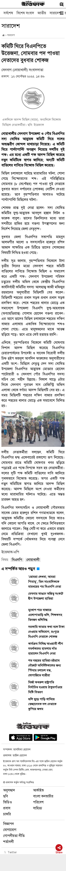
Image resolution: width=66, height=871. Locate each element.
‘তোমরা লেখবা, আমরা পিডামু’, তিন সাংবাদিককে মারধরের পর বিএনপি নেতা (44, 582)
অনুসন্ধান (9, 790)
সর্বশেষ (8, 13)
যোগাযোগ (9, 830)
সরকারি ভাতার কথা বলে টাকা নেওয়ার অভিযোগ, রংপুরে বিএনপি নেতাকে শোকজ (46, 632)
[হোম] (3, 35)
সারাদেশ (55, 13)
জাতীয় (42, 13)
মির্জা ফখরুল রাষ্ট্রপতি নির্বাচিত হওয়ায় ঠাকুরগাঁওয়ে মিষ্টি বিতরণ (45, 687)
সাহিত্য (37, 808)
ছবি (5, 796)
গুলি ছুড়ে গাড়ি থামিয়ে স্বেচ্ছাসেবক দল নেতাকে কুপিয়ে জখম (42, 704)
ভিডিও (7, 802)
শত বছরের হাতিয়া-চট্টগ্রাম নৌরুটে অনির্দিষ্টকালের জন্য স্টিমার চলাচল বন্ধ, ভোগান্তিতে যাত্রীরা (44, 668)
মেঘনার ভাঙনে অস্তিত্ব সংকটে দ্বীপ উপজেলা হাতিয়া (45, 596)
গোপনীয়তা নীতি (14, 836)
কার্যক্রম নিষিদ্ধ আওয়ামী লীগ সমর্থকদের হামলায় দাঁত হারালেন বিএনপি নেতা (45, 648)
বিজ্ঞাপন (8, 824)
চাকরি (7, 814)
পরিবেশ (38, 802)
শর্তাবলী (8, 842)
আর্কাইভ (38, 790)
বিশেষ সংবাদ (25, 13)
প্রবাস (6, 808)
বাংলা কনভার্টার (43, 796)
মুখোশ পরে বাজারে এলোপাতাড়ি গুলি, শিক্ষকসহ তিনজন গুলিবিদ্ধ (45, 615)
